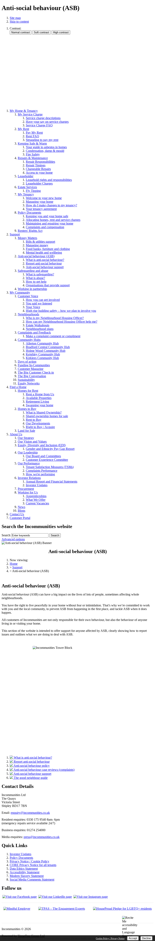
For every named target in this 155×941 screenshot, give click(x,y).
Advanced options (13, 539)
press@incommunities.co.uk (42, 837)
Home (14, 563)
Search (6, 535)
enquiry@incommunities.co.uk (30, 812)
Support (17, 567)
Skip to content (19, 21)
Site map (15, 18)
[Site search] (29, 535)
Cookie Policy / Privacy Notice (110, 938)
